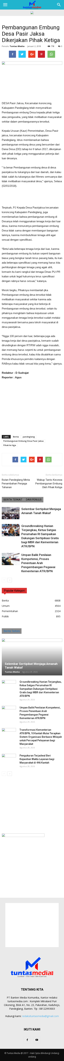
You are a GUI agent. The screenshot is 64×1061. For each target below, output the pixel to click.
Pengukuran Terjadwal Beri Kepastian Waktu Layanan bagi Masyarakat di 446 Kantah (37, 759)
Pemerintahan (10, 611)
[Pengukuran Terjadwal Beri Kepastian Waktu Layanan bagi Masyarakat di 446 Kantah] (9, 759)
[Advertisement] (32, 197)
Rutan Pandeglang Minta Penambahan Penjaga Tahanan (16, 483)
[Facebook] (27, 1040)
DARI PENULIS (34, 499)
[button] (59, 5)
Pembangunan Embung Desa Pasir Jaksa (23, 441)
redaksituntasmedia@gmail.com (40, 1016)
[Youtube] (36, 1040)
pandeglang (29, 436)
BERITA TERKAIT (13, 499)
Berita (16, 436)
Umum (6, 605)
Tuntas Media (17, 46)
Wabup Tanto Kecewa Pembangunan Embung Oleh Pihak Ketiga (48, 483)
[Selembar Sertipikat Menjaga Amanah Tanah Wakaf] (11, 513)
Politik (5, 616)
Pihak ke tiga (9, 445)
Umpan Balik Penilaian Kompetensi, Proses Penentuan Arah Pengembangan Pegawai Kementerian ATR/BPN (38, 563)
